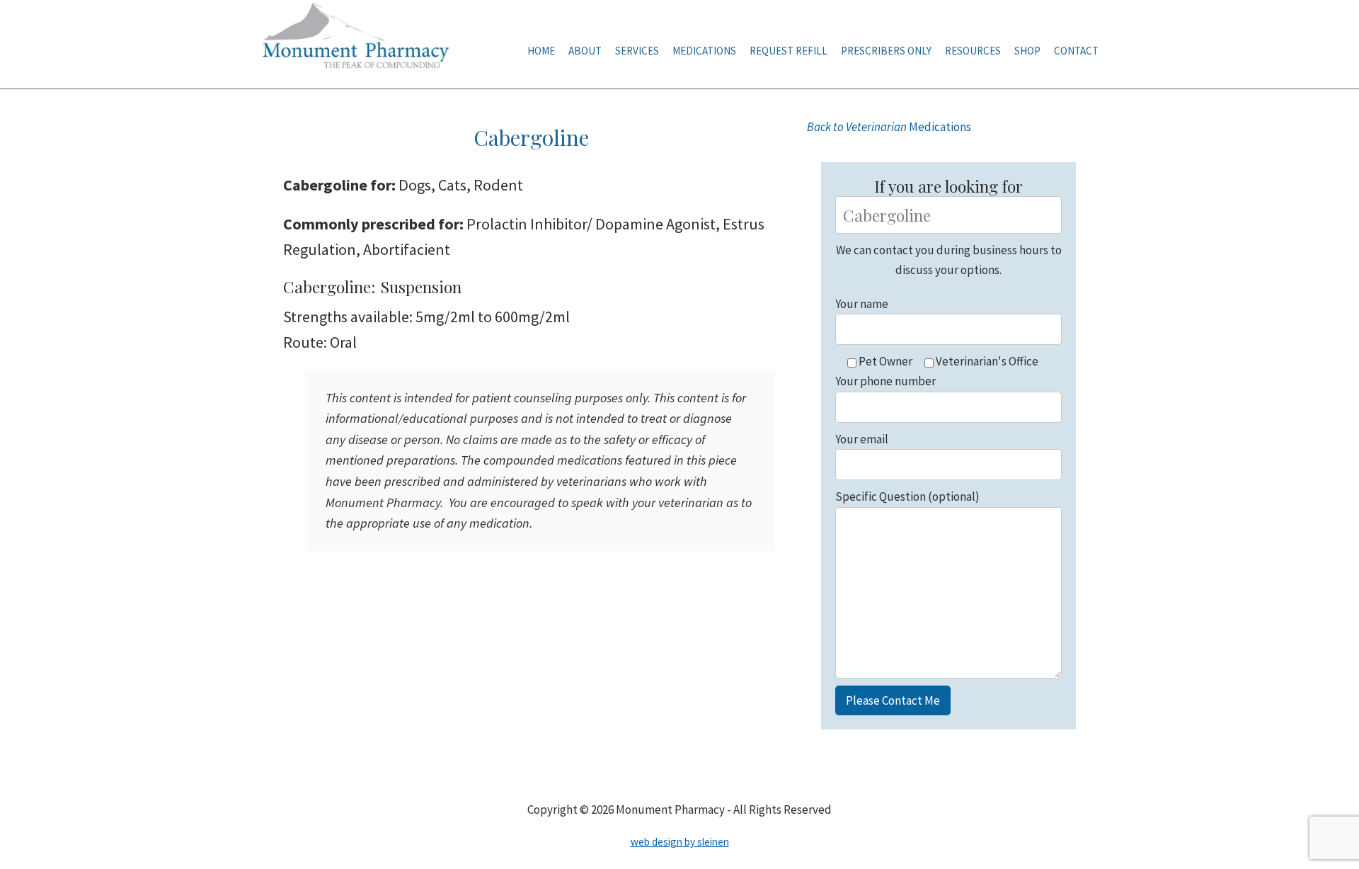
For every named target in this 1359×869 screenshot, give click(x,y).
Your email (861, 439)
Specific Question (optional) (907, 496)
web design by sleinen (680, 841)
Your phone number (885, 381)
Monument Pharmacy (361, 44)
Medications (889, 127)
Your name (861, 304)
